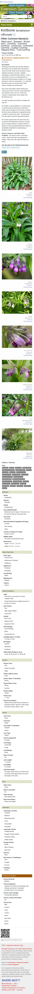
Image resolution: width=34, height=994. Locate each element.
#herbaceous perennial (8, 470)
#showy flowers (27, 467)
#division (28, 470)
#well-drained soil (7, 481)
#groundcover (6, 483)
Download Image (27, 197)
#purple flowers (7, 474)
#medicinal (5, 472)
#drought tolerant (20, 470)
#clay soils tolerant (7, 477)
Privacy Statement (13, 964)
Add (4, 152)
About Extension (7, 983)
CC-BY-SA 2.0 (28, 353)
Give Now (20, 990)
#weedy (5, 488)
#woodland (20, 486)
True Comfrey (23, 50)
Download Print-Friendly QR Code (12, 940)
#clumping (5, 467)
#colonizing (6, 486)
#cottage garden (7, 479)
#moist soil (18, 467)
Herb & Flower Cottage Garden (11, 147)
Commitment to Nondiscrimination (17, 962)
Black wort (6, 41)
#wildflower (27, 486)
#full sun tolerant (21, 472)
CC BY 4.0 (29, 196)
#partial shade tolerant (18, 479)
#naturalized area (18, 477)
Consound (16, 45)
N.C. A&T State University (24, 949)
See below (5, 62)
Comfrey (11, 43)
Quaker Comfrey (19, 47)
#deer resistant (16, 474)
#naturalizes (25, 474)
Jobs (15, 983)
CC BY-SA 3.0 (29, 422)
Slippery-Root (8, 50)
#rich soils (25, 481)
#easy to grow (15, 483)
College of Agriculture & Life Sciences (13, 988)
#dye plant (23, 483)
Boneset (18, 41)
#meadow (12, 486)
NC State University (8, 949)
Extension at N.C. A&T (8, 990)
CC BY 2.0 (29, 285)
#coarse (12, 467)
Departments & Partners (9, 986)
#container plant (17, 481)
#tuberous (12, 472)
